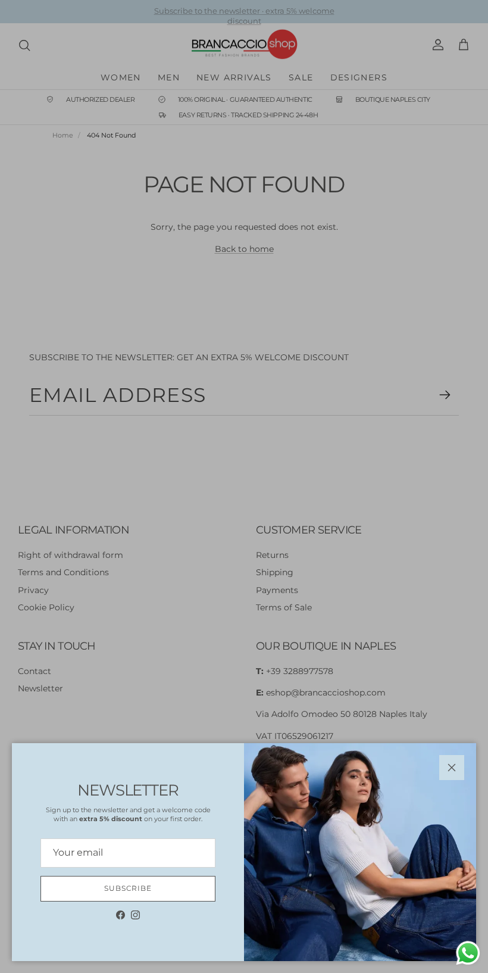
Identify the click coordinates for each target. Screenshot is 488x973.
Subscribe (128, 888)
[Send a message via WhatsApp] (468, 953)
